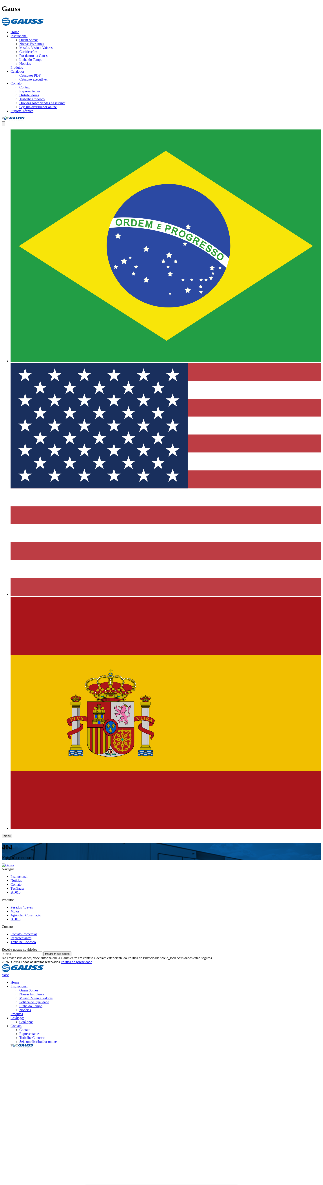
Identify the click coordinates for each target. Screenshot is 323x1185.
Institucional (19, 36)
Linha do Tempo (30, 59)
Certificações (28, 52)
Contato (16, 83)
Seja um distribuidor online (38, 107)
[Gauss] (23, 24)
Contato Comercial (24, 934)
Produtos (17, 67)
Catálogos (17, 71)
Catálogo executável (33, 79)
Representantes (29, 91)
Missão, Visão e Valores (36, 48)
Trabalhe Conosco (32, 99)
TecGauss (17, 888)
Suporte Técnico (22, 111)
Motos (15, 911)
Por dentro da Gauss (33, 55)
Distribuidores (29, 95)
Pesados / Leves (22, 907)
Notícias (25, 63)
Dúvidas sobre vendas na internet (42, 103)
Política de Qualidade (34, 1002)
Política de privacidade (76, 962)
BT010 (15, 892)
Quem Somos (28, 40)
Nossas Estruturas (31, 44)
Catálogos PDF (30, 75)
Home (15, 32)
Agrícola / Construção (26, 915)
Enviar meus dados (57, 953)
